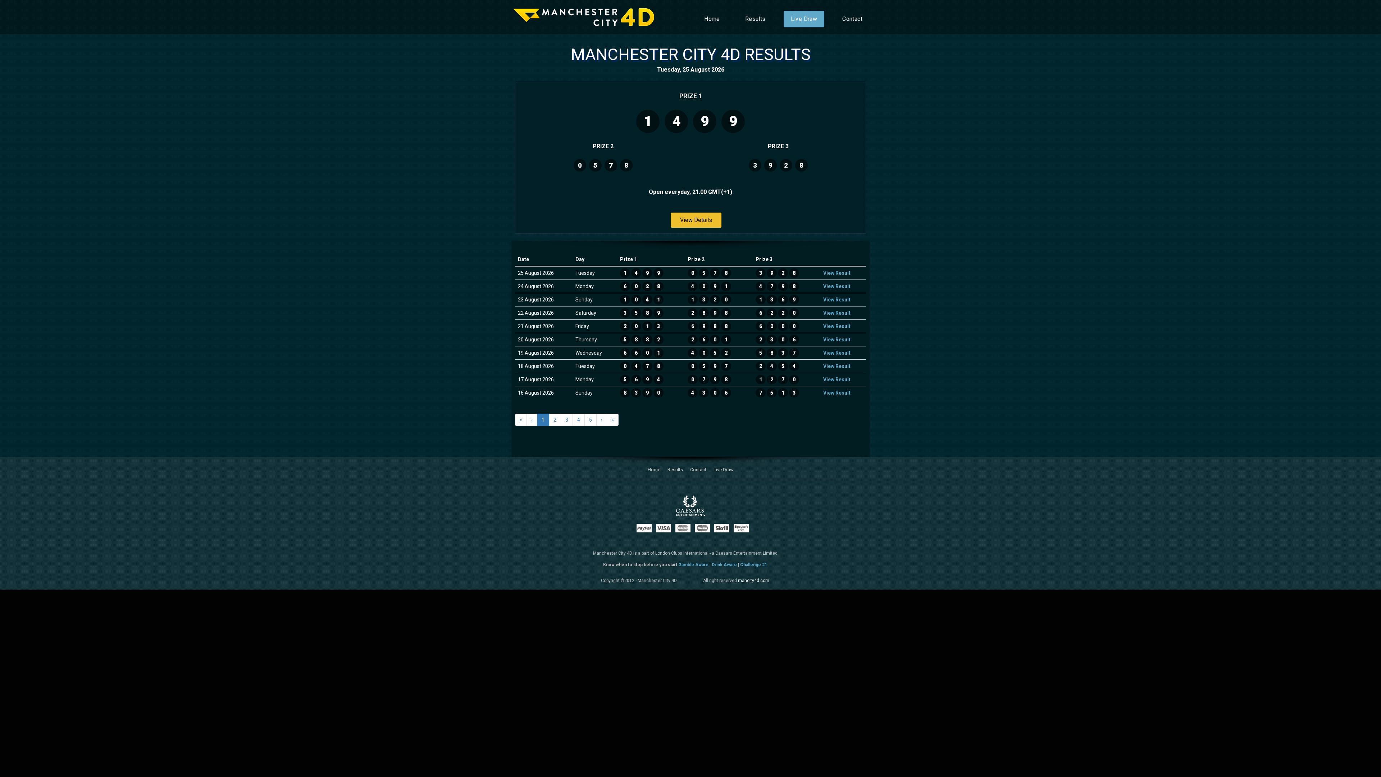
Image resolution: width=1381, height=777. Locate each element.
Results (755, 18)
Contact (852, 18)
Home (712, 18)
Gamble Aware (693, 564)
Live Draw (804, 18)
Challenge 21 (753, 564)
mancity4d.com (753, 580)
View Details (696, 220)
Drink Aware (724, 564)
